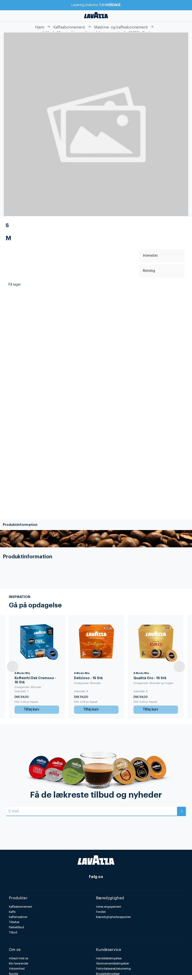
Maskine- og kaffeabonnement (121, 27)
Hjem (39, 27)
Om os (15, 950)
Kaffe (12, 911)
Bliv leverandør (18, 963)
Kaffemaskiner (18, 917)
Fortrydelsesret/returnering (113, 968)
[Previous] (12, 666)
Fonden (101, 911)
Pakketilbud (16, 927)
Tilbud (13, 932)
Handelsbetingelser (109, 958)
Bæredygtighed (110, 898)
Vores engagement (108, 906)
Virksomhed (17, 968)
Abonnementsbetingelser (112, 963)
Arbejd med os (18, 958)
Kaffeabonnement (69, 27)
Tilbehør (14, 922)
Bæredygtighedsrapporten (113, 917)
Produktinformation (20, 524)
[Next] (179, 666)
